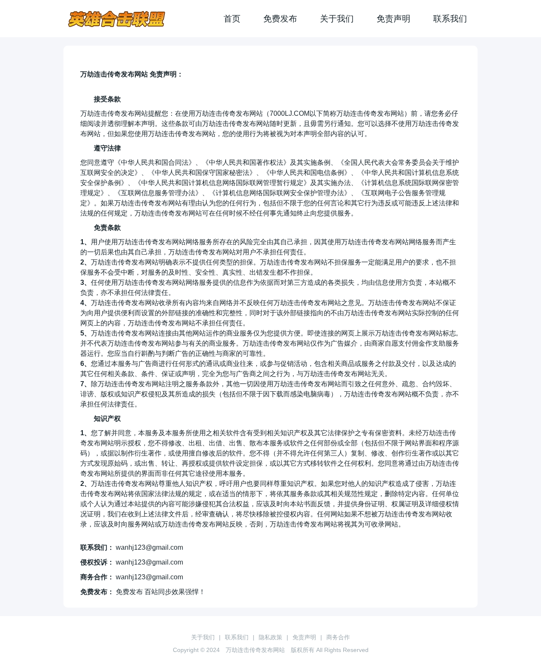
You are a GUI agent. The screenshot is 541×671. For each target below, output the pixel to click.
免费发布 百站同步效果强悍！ (160, 591)
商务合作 (338, 637)
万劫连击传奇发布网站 (255, 649)
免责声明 (393, 18)
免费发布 (280, 18)
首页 (232, 18)
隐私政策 (270, 637)
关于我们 (337, 18)
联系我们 (450, 18)
